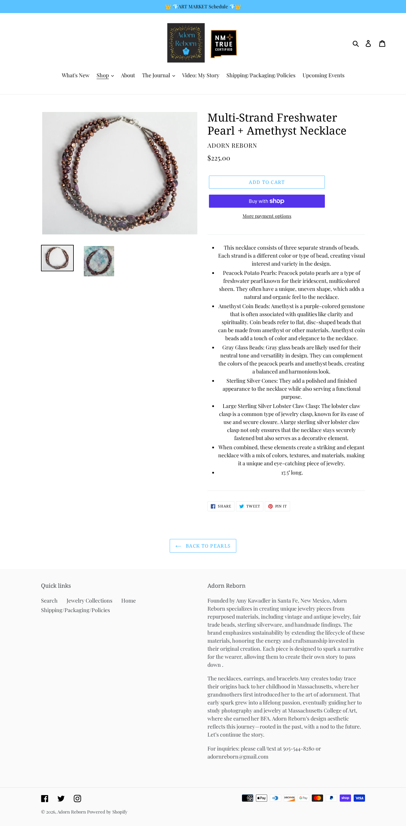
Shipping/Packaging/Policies (75, 610)
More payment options (267, 216)
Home (128, 600)
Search (49, 600)
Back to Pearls (207, 546)
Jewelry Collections (89, 600)
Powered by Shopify (107, 812)
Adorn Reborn (71, 812)
